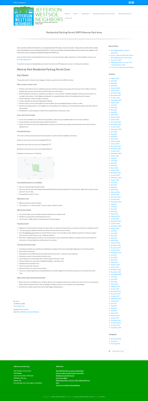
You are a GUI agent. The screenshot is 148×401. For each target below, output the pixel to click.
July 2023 (114, 158)
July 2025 (114, 105)
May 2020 (114, 235)
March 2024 (114, 139)
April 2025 (114, 112)
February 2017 (115, 315)
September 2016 (116, 327)
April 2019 (114, 260)
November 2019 (116, 248)
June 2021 (114, 206)
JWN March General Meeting (30, 312)
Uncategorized (19, 306)
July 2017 (114, 303)
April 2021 (114, 211)
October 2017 (115, 296)
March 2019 (114, 262)
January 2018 (115, 289)
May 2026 (114, 83)
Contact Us (68, 18)
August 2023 (115, 156)
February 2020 (115, 243)
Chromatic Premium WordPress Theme (83, 396)
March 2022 (114, 190)
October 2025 (115, 98)
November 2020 (116, 221)
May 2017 (114, 308)
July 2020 (114, 231)
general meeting (116, 339)
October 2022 (115, 175)
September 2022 (116, 177)
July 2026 (114, 81)
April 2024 (114, 136)
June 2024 (114, 131)
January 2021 (115, 219)
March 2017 (114, 313)
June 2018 (114, 279)
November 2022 (116, 173)
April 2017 (114, 310)
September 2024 (116, 129)
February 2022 (115, 192)
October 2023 (115, 151)
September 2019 (116, 252)
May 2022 (114, 185)
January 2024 (115, 144)
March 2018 (114, 284)
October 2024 (115, 127)
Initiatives (85, 14)
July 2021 (114, 204)
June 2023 (114, 160)
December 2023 (116, 146)
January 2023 (115, 170)
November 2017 (116, 294)
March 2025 (114, 115)
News (75, 14)
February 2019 (115, 265)
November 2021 (116, 197)
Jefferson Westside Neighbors (49, 14)
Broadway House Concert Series (104, 14)
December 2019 (116, 245)
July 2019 (114, 255)
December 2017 (116, 291)
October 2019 (115, 250)
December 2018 (116, 269)
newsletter (114, 341)
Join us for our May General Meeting (122, 67)
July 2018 (114, 277)
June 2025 (114, 107)
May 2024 (114, 134)
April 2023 (114, 165)
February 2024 (115, 141)
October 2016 (115, 325)
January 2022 (115, 194)
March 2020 (114, 240)
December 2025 (116, 93)
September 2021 (116, 202)
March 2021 (114, 214)
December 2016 (116, 320)
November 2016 (116, 323)
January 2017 (115, 318)
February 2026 (115, 88)
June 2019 (114, 257)
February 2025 (115, 117)
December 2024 (116, 122)
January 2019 (115, 267)
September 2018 (116, 274)
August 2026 (115, 78)
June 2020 (114, 233)
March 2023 (114, 168)
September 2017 (116, 298)
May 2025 (114, 110)
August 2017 (115, 301)
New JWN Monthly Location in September (70, 371)
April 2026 (114, 85)
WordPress (102, 396)
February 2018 (115, 286)
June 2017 (114, 306)
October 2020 (115, 223)
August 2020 (115, 228)
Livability (26, 309)
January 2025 (115, 119)
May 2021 (114, 209)
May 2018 (114, 281)
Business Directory (125, 14)
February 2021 (115, 216)
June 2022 (114, 182)
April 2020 (114, 238)
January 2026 (115, 90)
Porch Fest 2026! (116, 60)
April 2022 (114, 187)
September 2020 (116, 226)
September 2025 (116, 100)
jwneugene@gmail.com (24, 59)
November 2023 (116, 148)
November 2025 (116, 95)
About (67, 14)
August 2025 (115, 102)
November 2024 (116, 124)
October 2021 (115, 199)
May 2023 (114, 163)
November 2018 (116, 272)
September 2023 (116, 153)
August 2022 (115, 180)
